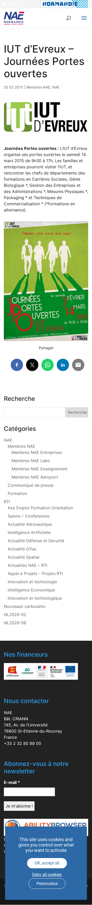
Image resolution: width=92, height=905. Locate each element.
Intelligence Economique (31, 589)
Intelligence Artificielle (29, 532)
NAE (55, 87)
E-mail (12, 782)
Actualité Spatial (23, 557)
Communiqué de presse (30, 485)
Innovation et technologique (35, 598)
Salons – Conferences (29, 516)
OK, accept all (47, 863)
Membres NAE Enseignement (39, 468)
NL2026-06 (15, 622)
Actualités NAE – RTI (27, 565)
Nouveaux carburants (24, 606)
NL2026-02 (15, 614)
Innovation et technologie (32, 581)
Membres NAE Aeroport (35, 477)
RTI (7, 501)
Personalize (47, 883)
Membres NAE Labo (31, 460)
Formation (17, 493)
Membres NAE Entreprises (37, 452)
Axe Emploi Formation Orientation (40, 507)
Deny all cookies (47, 874)
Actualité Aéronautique (30, 524)
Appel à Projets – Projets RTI (35, 573)
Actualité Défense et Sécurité (36, 540)
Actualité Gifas (22, 548)
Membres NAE (38, 87)
